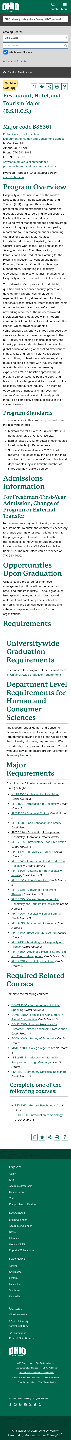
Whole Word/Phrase (20, 52)
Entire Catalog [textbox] (11, 38)
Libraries (14, 1238)
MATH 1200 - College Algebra (30, 1048)
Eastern (13, 1278)
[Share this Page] (49, 86)
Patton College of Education (21, 134)
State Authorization (26, 1382)
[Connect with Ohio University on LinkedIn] (20, 1404)
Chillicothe (15, 1272)
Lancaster (14, 1284)
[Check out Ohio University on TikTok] (35, 1404)
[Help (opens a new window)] (64, 86)
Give (11, 1180)
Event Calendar (18, 1219)
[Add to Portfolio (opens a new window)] (42, 86)
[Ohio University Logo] (10, 11)
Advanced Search (14, 61)
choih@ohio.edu (13, 177)
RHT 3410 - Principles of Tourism (32, 851)
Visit (11, 1198)
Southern (14, 1290)
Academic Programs (20, 1186)
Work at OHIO (17, 1244)
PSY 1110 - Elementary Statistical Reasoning (39, 1072)
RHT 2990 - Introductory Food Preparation (38, 842)
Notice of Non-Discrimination (27, 1377)
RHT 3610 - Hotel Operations (30, 880)
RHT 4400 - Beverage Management (34, 932)
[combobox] (35, 19)
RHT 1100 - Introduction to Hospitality (35, 804)
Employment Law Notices (27, 1367)
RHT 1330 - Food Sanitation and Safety (36, 823)
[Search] (65, 45)
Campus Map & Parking (22, 1204)
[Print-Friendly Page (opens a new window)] (57, 86)
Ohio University (24, 1398)
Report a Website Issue (22, 1250)
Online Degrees (18, 1192)
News (12, 1232)
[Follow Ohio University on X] (30, 1404)
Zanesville (15, 1296)
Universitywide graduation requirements (36, 675)
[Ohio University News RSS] (40, 1404)
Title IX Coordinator (47, 1382)
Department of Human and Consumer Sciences (33, 139)
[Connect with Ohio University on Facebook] (10, 1404)
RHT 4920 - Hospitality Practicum (32, 961)
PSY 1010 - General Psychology (35, 1105)
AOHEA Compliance (45, 1363)
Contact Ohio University (23, 1338)
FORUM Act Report (50, 1367)
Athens (13, 1265)
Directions (20, 1333)
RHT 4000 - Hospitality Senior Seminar (36, 913)
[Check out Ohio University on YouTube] (25, 1404)
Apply (12, 1173)
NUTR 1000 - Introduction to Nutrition (35, 794)
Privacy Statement (51, 1377)
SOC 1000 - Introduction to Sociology (39, 1115)
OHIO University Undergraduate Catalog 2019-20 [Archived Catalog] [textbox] (35, 19)
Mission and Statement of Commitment (36, 1372)
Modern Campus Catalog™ (41, 1435)
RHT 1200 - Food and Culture (30, 813)
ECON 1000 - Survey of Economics (33, 1038)
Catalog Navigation (19, 72)
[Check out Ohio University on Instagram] (15, 1404)
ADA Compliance (24, 1363)
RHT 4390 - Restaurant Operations (33, 923)
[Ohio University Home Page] (17, 1351)
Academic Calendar (20, 1226)
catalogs (21, 1430)
